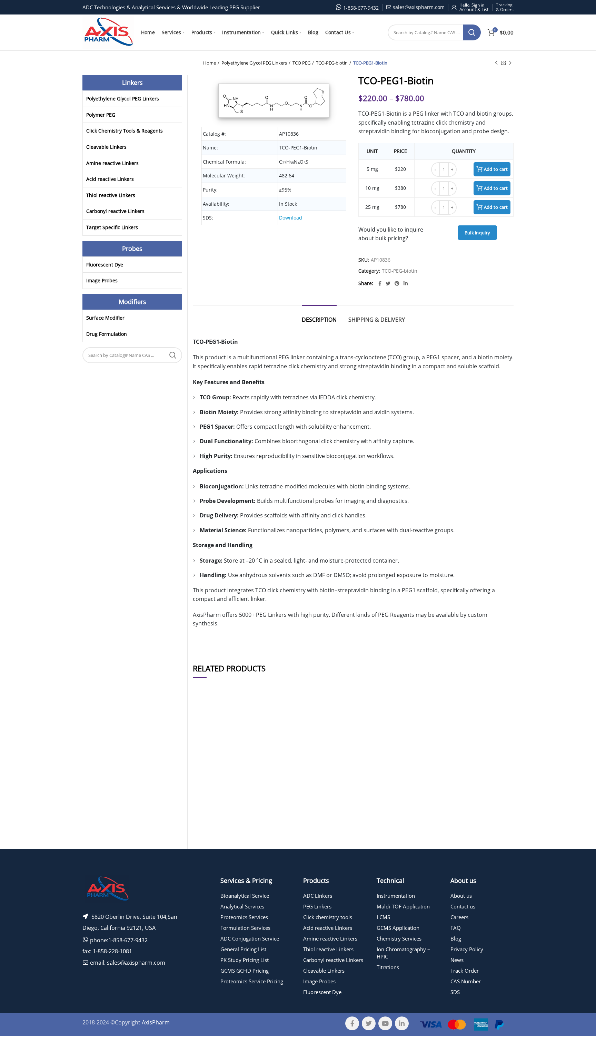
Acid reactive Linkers (110, 179)
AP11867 (207, 814)
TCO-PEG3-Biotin (260, 771)
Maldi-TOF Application (403, 906)
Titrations (388, 967)
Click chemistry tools (327, 917)
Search (472, 32)
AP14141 (207, 794)
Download (290, 217)
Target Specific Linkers (112, 227)
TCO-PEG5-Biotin (260, 751)
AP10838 (207, 771)
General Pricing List (243, 949)
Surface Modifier (105, 317)
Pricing (494, 751)
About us (461, 895)
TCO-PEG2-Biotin (260, 834)
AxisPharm (156, 1022)
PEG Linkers (317, 906)
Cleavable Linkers (106, 147)
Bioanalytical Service (244, 895)
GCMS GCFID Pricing (244, 970)
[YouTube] (385, 1023)
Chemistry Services (399, 938)
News (457, 959)
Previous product (496, 62)
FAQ (455, 927)
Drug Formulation (106, 334)
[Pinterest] (397, 283)
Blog (455, 938)
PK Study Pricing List (244, 959)
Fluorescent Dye (104, 264)
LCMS (383, 917)
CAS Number (465, 981)
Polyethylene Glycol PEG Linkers (254, 63)
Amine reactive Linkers (112, 163)
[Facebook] (380, 283)
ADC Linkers (317, 895)
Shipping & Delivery (376, 319)
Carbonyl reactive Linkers (115, 211)
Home (209, 63)
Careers (459, 917)
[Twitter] (388, 283)
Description (319, 319)
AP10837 (207, 834)
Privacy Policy (466, 949)
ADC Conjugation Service (249, 938)
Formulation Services (245, 927)
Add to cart (496, 169)
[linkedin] (405, 283)
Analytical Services (242, 906)
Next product (510, 62)
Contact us (462, 906)
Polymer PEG (100, 114)
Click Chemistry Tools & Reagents (124, 130)
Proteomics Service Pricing (251, 981)
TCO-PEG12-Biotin (259, 854)
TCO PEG (301, 63)
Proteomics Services (244, 917)
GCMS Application (398, 927)
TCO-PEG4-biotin (260, 814)
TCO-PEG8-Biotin (260, 794)
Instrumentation (396, 895)
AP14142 (207, 854)
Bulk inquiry (477, 233)
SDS (455, 992)
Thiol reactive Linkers (110, 195)
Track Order (464, 970)
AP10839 (207, 751)
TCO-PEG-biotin (332, 63)
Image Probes (102, 280)
